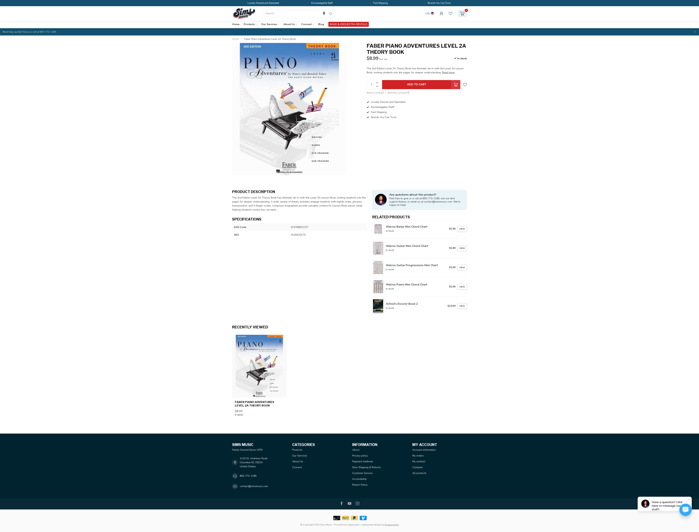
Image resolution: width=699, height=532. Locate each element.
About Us (289, 24)
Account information (424, 450)
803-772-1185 (248, 476)
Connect (306, 24)
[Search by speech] (324, 13)
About (355, 450)
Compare (417, 467)
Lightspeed (353, 524)
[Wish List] (450, 13)
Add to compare (375, 92)
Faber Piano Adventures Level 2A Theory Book (270, 39)
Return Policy (360, 485)
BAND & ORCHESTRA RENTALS (348, 24)
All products (419, 473)
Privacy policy (360, 455)
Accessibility (359, 479)
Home (235, 24)
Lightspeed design (371, 524)
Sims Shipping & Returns (366, 467)
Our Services (269, 24)
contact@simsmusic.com (254, 486)
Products (249, 24)
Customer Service (362, 473)
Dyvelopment (392, 524)
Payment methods (362, 461)
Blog (321, 24)
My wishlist (418, 461)
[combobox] (298, 13)
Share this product (397, 92)
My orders (418, 455)
